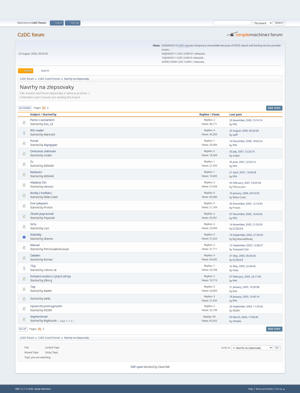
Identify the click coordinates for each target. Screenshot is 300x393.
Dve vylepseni (39, 203)
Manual (34, 245)
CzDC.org (183, 45)
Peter (236, 270)
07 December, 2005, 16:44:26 (245, 214)
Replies (204, 114)
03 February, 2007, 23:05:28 (245, 183)
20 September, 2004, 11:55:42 (246, 306)
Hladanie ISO (38, 182)
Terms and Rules (264, 388)
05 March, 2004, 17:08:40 (243, 317)
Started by (50, 114)
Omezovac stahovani (43, 151)
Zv (31, 161)
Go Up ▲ (280, 388)
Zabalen (35, 255)
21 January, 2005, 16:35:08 (244, 287)
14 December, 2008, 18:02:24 (245, 141)
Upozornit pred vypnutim (46, 306)
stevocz (48, 186)
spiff (235, 135)
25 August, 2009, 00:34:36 (244, 130)
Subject (35, 114)
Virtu (33, 224)
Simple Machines (42, 389)
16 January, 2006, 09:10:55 (244, 193)
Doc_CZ (48, 124)
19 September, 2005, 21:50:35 (246, 235)
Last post (235, 114)
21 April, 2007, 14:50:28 (242, 172)
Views (216, 114)
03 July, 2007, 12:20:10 (242, 151)
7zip (32, 287)
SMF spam (137, 367)
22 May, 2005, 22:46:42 (242, 266)
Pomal (34, 141)
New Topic (274, 108)
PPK (235, 124)
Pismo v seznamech (42, 120)
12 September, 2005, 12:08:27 (246, 245)
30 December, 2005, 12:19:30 (245, 203)
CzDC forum (31, 34)
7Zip (33, 266)
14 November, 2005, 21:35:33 (245, 224)
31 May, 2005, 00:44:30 (242, 256)
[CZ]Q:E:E (238, 228)
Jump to (226, 347)
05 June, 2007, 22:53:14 (242, 162)
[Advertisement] (150, 9)
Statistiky (35, 234)
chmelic (237, 321)
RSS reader (37, 130)
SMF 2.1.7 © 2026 (24, 389)
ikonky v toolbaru (41, 193)
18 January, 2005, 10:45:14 (244, 296)
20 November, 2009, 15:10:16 (245, 120)
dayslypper (51, 145)
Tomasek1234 (241, 249)
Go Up (22, 328)
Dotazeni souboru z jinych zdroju (50, 276)
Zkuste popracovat (42, 214)
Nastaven (36, 172)
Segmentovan (39, 316)
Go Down (24, 108)
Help (250, 388)
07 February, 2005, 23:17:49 (245, 276)
